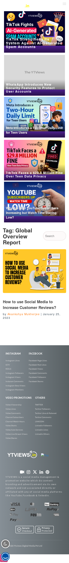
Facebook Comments (38, 373)
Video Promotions (19, 397)
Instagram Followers (15, 373)
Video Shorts (11, 425)
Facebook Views (36, 369)
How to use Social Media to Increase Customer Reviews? (29, 304)
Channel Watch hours (15, 421)
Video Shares (11, 438)
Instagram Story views (15, 385)
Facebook (35, 353)
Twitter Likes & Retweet (46, 413)
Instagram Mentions (15, 389)
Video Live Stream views (16, 434)
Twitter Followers (42, 409)
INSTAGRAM (13, 353)
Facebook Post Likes (37, 365)
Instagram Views (13, 377)
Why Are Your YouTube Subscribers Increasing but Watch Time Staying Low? (32, 212)
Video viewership (13, 404)
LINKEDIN (39, 421)
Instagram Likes (13, 360)
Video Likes (11, 409)
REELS (8, 369)
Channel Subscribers (15, 417)
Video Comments (13, 413)
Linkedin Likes (41, 430)
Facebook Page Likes (38, 360)
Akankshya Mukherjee (23, 314)
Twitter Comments (43, 417)
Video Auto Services (14, 430)
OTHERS (40, 397)
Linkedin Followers (43, 425)
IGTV (8, 365)
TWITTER (39, 404)
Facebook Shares (36, 381)
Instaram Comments (14, 381)
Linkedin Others (42, 434)
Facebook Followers (37, 377)
